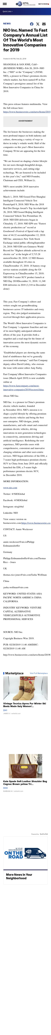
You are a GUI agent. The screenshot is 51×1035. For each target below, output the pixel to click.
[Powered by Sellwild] (44, 834)
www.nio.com (10, 487)
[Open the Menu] (4, 4)
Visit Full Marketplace (39, 673)
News (7, 23)
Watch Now (43, 4)
